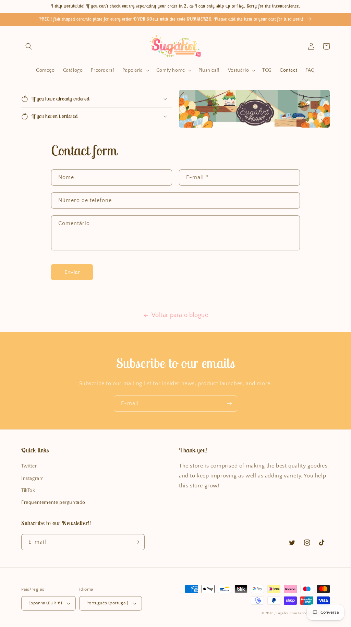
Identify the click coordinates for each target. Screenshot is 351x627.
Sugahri (282, 613)
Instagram (32, 478)
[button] (28, 46)
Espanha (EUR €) (45, 603)
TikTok (28, 490)
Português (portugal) (107, 603)
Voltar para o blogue (180, 315)
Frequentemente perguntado (53, 502)
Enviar (72, 272)
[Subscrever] (229, 403)
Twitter (29, 466)
